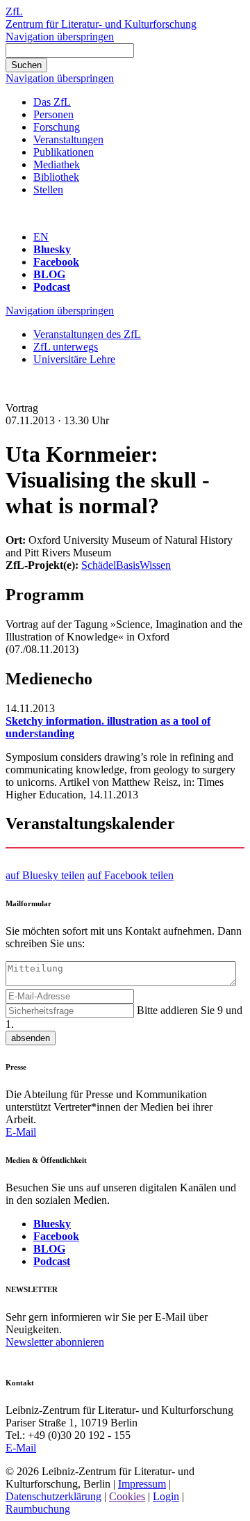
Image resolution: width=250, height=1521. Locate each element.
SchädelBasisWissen (126, 565)
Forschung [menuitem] (56, 127)
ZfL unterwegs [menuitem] (65, 347)
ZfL (14, 11)
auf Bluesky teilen (45, 875)
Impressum (142, 1484)
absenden (30, 1038)
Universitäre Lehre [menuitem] (74, 359)
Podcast (51, 287)
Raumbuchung (38, 1509)
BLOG (49, 274)
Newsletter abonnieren (55, 1342)
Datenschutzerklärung (53, 1496)
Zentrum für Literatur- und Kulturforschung (101, 24)
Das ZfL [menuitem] (52, 102)
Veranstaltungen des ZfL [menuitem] (87, 334)
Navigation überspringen (60, 36)
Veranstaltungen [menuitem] (68, 139)
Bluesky (52, 249)
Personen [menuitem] (53, 114)
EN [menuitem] (41, 237)
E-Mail (21, 1132)
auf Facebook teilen (131, 875)
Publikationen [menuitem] (63, 152)
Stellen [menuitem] (48, 189)
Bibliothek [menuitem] (56, 177)
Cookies (127, 1496)
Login (166, 1496)
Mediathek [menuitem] (56, 164)
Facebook (56, 262)
